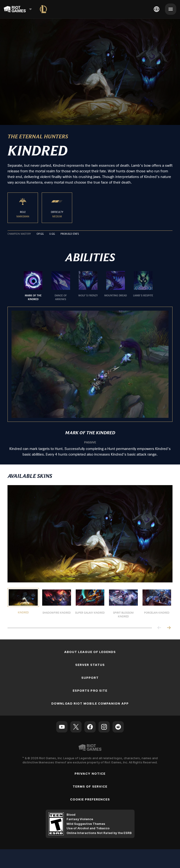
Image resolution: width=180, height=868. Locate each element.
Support (90, 677)
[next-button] (168, 628)
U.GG (52, 234)
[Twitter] (76, 727)
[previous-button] (159, 628)
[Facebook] (90, 727)
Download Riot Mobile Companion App (89, 703)
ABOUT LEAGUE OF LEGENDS (90, 652)
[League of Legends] (43, 9)
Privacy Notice (90, 773)
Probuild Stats (69, 234)
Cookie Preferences (90, 799)
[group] (88, 286)
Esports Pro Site (90, 690)
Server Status (90, 665)
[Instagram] (104, 727)
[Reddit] (118, 727)
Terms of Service (90, 786)
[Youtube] (62, 727)
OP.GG (40, 234)
